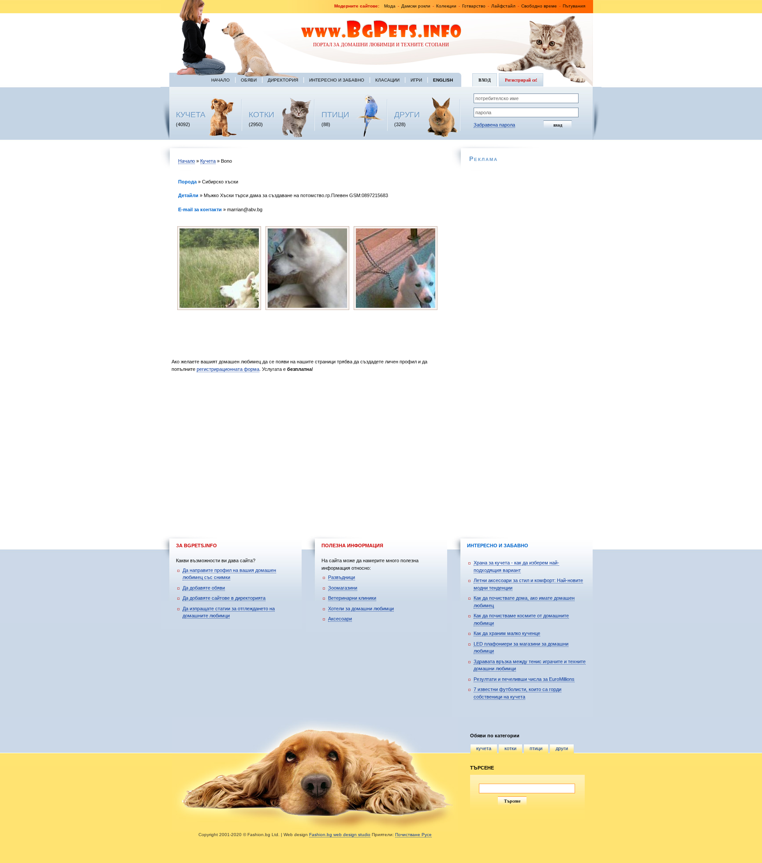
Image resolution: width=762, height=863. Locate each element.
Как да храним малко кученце (507, 633)
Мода (390, 6)
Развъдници (341, 577)
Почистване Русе (413, 834)
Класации (387, 80)
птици (536, 748)
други (562, 748)
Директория (283, 80)
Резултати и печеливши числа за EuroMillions (524, 679)
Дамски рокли (415, 6)
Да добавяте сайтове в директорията (224, 598)
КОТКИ (261, 114)
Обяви (249, 80)
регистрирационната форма (228, 369)
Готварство (474, 6)
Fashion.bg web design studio (339, 834)
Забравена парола (494, 124)
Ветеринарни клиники (352, 598)
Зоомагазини (342, 587)
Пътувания (574, 6)
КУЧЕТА (190, 114)
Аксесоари (340, 618)
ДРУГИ (407, 114)
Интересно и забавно (336, 80)
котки (510, 748)
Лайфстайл (503, 6)
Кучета (208, 161)
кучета (483, 748)
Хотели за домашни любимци (361, 608)
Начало (220, 80)
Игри (416, 80)
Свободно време (539, 6)
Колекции (446, 6)
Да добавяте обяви (204, 587)
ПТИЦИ (335, 114)
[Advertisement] (309, 450)
